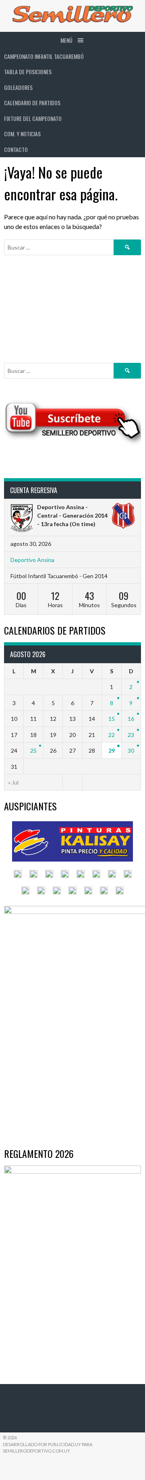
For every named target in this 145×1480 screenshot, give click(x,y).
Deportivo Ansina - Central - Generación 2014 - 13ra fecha (72, 515)
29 (111, 750)
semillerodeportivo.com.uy (36, 1450)
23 (131, 734)
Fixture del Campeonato (33, 118)
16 (131, 718)
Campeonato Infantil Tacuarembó (44, 56)
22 (111, 734)
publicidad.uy (64, 1444)
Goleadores (18, 87)
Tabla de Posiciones (28, 71)
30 (131, 750)
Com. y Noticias (22, 133)
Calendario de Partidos (32, 102)
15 (111, 718)
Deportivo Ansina (32, 559)
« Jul (13, 782)
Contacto (16, 149)
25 (33, 750)
